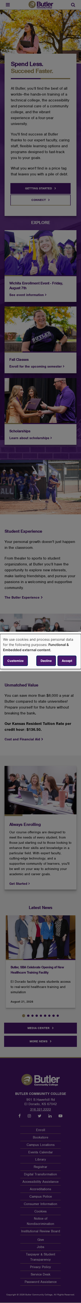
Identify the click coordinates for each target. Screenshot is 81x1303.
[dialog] (40, 651)
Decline (46, 661)
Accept (67, 661)
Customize (15, 661)
